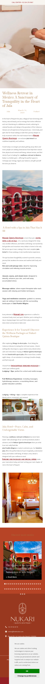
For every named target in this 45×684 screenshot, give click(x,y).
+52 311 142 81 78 (13, 627)
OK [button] (27, 671)
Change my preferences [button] (27, 676)
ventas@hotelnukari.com (15, 631)
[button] (5, 583)
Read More (12, 577)
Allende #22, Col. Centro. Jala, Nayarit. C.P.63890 (22, 636)
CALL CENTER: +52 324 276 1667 (22, 2)
